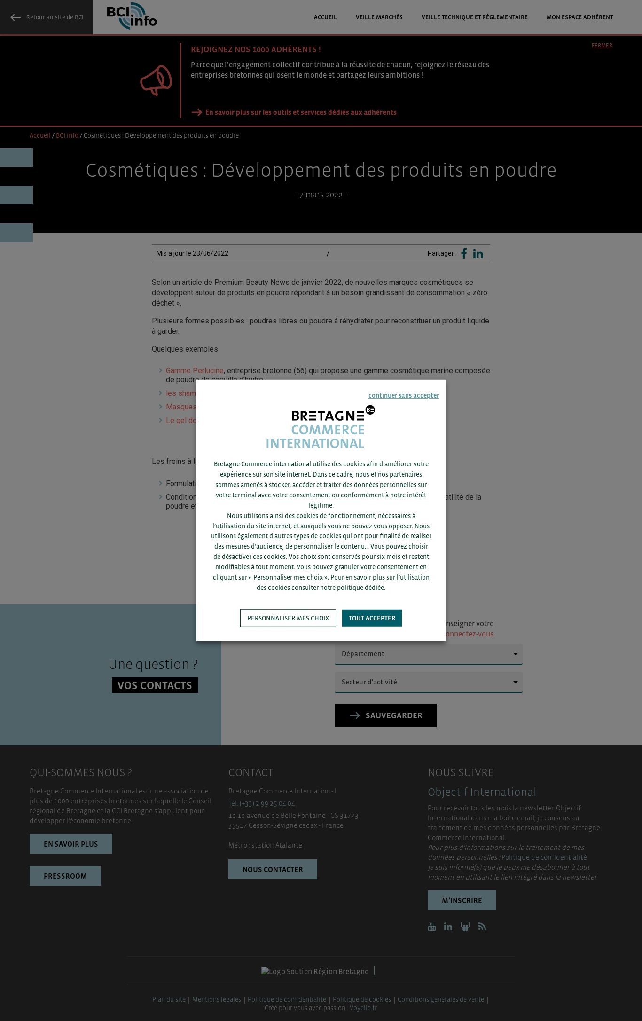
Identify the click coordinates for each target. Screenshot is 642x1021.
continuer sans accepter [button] (403, 395)
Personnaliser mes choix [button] (288, 618)
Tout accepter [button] (372, 618)
